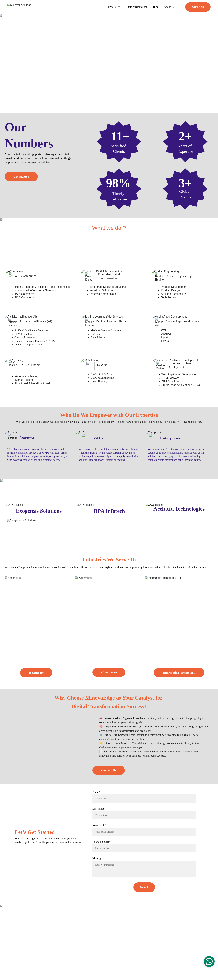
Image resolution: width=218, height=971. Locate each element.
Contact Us (198, 7)
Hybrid (165, 337)
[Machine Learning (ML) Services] (89, 322)
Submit (144, 887)
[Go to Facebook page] (14, 947)
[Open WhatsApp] (209, 961)
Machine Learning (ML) (111, 321)
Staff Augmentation (137, 6)
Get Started (21, 176)
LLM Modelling (23, 334)
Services (94, 931)
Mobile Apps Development (182, 321)
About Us (169, 6)
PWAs (165, 341)
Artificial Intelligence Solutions (31, 330)
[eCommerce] (13, 276)
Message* (97, 858)
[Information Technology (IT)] (179, 629)
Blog (155, 6)
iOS (163, 330)
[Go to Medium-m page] (22, 947)
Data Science (98, 337)
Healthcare (36, 672)
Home (93, 916)
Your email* (99, 825)
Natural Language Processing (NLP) (34, 341)
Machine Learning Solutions (106, 330)
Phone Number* (101, 841)
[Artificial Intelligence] (12, 322)
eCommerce (28, 275)
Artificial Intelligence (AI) (35, 321)
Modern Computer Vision (28, 344)
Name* (96, 792)
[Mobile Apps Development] (159, 322)
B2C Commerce (25, 297)
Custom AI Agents (24, 337)
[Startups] (12, 438)
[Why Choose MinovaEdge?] (49, 738)
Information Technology (179, 672)
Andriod (166, 334)
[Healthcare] (39, 629)
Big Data (95, 334)
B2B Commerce (24, 293)
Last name (98, 808)
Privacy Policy (132, 965)
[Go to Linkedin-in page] (7, 947)
